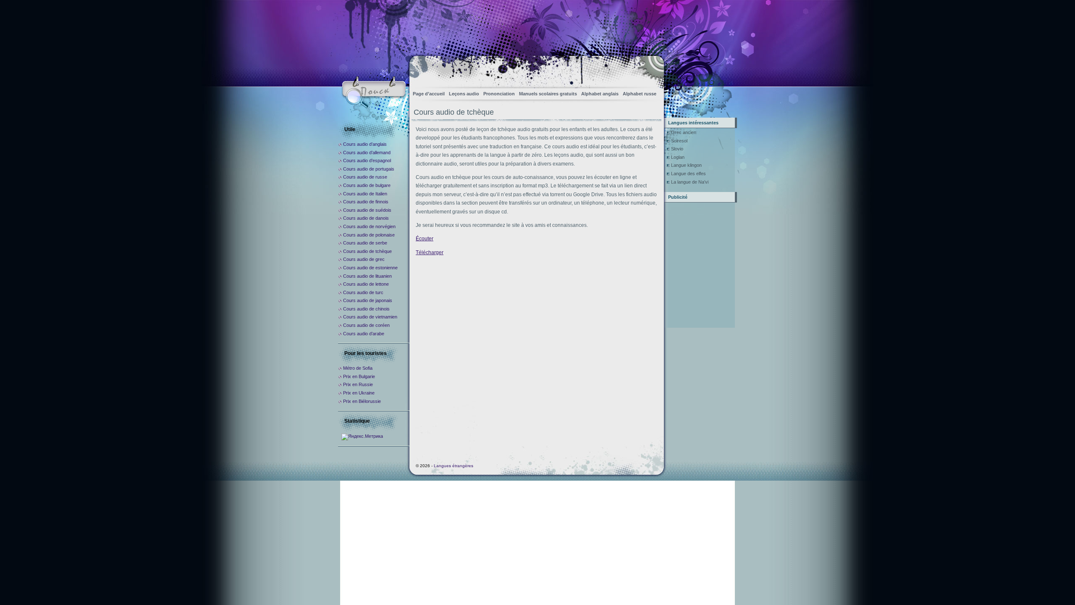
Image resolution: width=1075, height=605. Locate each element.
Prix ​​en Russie (358, 384)
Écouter (424, 239)
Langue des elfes (688, 173)
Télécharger (429, 252)
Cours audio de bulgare (367, 185)
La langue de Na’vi (689, 181)
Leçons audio (464, 93)
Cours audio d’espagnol (367, 160)
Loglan (677, 157)
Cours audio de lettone (366, 284)
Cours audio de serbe (365, 242)
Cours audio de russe (365, 176)
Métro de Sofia (357, 368)
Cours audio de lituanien (367, 276)
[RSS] (650, 69)
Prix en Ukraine (359, 392)
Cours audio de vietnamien (370, 316)
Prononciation (499, 93)
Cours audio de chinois (366, 308)
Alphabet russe (639, 93)
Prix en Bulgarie (359, 376)
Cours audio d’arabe (363, 333)
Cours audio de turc (363, 292)
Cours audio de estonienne (370, 267)
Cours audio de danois (366, 218)
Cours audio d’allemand (367, 152)
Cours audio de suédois (367, 210)
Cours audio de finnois (365, 201)
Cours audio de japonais (367, 300)
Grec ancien (683, 132)
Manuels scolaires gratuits (548, 93)
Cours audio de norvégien (369, 226)
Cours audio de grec (364, 259)
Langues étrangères (453, 465)
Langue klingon (686, 165)
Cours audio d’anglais (365, 144)
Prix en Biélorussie (362, 401)
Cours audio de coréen (366, 325)
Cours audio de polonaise (369, 234)
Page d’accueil (429, 93)
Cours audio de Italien (365, 193)
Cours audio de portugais (368, 168)
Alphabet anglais (600, 93)
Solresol (679, 140)
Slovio (677, 148)
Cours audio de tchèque (367, 251)
